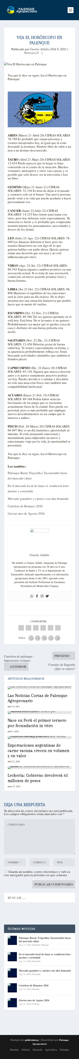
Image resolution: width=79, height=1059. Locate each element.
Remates (36, 988)
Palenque (45, 944)
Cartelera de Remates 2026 (25, 506)
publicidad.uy (32, 1040)
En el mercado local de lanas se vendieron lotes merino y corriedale (45, 955)
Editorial (36, 944)
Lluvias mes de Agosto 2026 (26, 513)
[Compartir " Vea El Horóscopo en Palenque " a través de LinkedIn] (43, 627)
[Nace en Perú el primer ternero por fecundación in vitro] (39, 712)
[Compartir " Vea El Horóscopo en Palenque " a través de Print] (58, 627)
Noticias (29, 53)
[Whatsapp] (31, 596)
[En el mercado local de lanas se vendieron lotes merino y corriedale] (12, 956)
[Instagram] (42, 596)
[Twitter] (47, 596)
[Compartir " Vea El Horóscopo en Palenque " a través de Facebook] (21, 627)
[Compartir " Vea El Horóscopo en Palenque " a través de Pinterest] (36, 627)
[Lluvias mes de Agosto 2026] (12, 1002)
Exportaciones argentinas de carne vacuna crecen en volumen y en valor (38, 750)
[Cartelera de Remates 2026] (12, 987)
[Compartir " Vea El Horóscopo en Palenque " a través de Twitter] (28, 627)
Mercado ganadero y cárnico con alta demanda (38, 498)
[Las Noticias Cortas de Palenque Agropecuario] (39, 687)
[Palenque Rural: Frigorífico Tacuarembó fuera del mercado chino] (12, 940)
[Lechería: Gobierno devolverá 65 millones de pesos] (39, 767)
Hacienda (36, 961)
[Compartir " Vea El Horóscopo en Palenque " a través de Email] (50, 627)
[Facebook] (37, 596)
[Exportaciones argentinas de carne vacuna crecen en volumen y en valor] (39, 737)
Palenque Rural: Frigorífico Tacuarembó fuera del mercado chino (45, 939)
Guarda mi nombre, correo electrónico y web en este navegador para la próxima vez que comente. (37, 873)
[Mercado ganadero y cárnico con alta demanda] (12, 973)
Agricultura (51, 1049)
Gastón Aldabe (39, 49)
